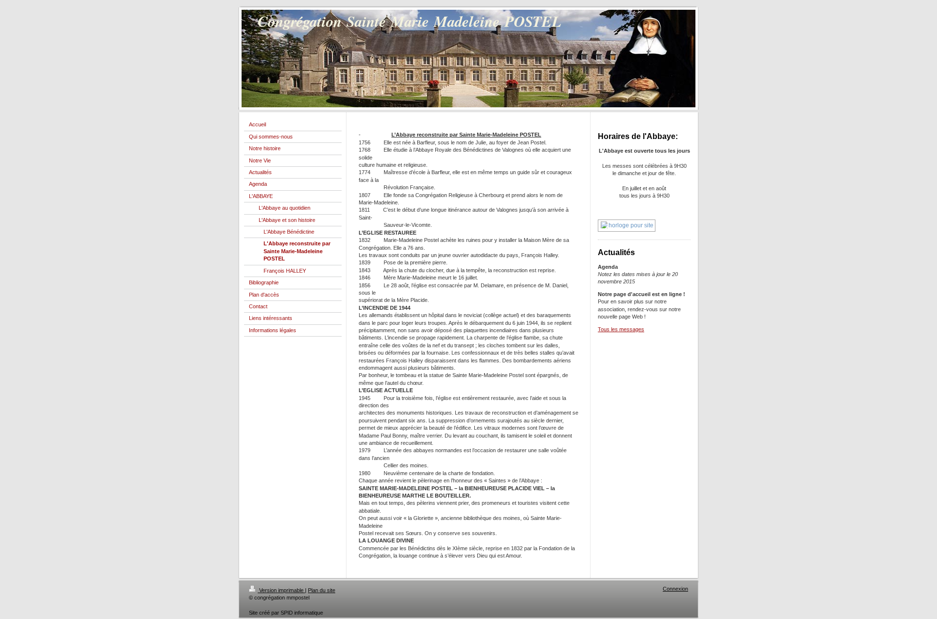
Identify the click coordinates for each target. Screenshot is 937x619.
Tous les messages (621, 329)
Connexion (675, 589)
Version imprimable (281, 590)
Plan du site (321, 590)
